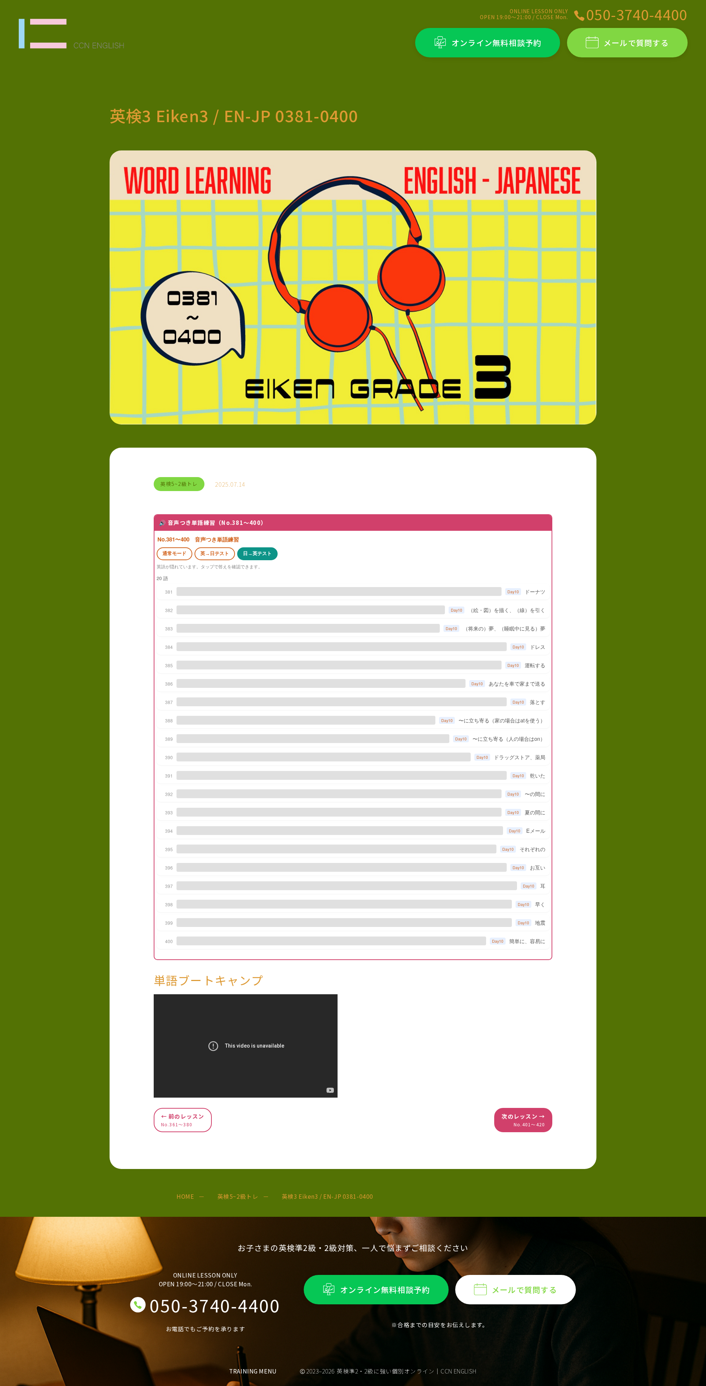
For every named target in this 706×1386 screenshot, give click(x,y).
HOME (185, 1196)
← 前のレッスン (182, 1119)
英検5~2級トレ (237, 1196)
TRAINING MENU (253, 1371)
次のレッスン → (523, 1119)
